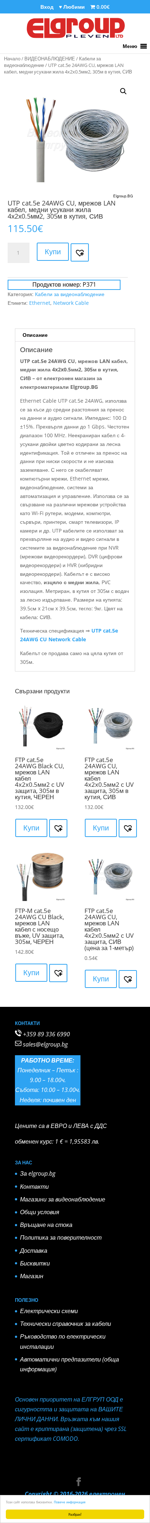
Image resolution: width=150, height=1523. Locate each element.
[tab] (75, 335)
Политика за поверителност (61, 1237)
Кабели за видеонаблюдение (69, 294)
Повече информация (70, 1501)
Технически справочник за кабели (65, 1324)
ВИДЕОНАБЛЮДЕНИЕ (49, 58)
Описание (35, 334)
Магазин (31, 1276)
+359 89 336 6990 (46, 1034)
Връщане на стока (46, 1225)
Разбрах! (75, 1514)
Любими (72, 7)
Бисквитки (35, 1263)
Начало (12, 58)
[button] (130, 46)
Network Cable (71, 302)
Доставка (33, 1251)
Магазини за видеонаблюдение (62, 1199)
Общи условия (39, 1212)
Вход (47, 7)
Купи (53, 251)
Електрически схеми (49, 1311)
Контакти (34, 1187)
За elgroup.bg (37, 1173)
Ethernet (39, 302)
